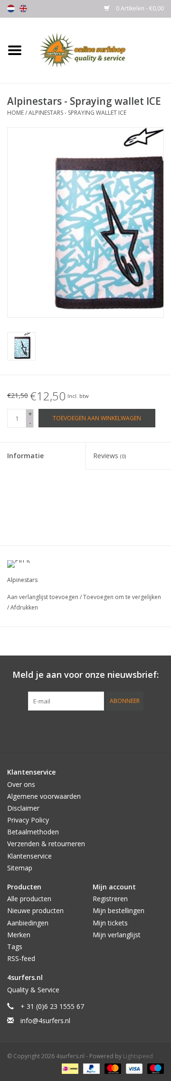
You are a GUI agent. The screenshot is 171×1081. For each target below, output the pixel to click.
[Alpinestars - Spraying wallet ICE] (21, 346)
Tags (14, 946)
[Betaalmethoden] (68, 1068)
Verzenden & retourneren (46, 843)
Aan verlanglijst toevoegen (43, 597)
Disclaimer (23, 808)
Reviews (109, 455)
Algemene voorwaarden (44, 796)
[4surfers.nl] (100, 49)
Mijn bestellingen (118, 910)
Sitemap (19, 867)
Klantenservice (29, 855)
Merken (18, 934)
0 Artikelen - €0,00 (139, 8)
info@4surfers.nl (45, 1020)
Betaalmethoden (33, 831)
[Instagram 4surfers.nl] (136, 730)
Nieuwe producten (35, 910)
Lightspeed (138, 1056)
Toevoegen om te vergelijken (122, 597)
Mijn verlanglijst (117, 934)
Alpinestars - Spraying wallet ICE (77, 113)
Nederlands (11, 8)
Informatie (25, 455)
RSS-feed (21, 958)
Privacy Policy (28, 819)
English (23, 8)
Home (15, 113)
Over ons (21, 784)
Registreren (110, 898)
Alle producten (29, 898)
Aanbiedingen (27, 922)
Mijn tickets (110, 922)
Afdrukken (24, 607)
